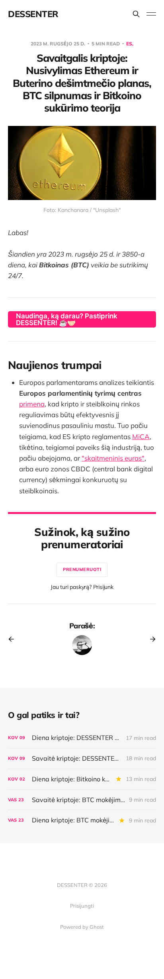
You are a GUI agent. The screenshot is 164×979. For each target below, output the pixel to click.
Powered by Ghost (82, 927)
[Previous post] (14, 639)
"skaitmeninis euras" (113, 458)
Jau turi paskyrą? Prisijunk (82, 587)
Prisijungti (82, 905)
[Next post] (150, 639)
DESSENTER (33, 14)
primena (32, 404)
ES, (129, 44)
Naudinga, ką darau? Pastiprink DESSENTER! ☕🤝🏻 (66, 319)
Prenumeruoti (82, 569)
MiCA (141, 436)
